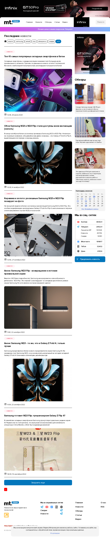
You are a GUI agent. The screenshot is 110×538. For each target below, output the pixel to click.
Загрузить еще (38, 482)
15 (82, 203)
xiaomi (10, 41)
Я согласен (55, 533)
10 (90, 201)
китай (28, 41)
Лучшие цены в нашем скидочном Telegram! (55, 29)
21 (77, 206)
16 (86, 203)
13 (102, 201)
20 (102, 203)
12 (98, 201)
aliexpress (42, 41)
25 (82, 197)
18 (94, 203)
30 (102, 197)
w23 (58, 41)
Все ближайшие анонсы (90, 209)
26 (86, 197)
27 (90, 197)
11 (94, 201)
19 (98, 203)
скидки (51, 41)
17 (90, 203)
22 (82, 206)
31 (77, 199)
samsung (19, 41)
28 (94, 197)
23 (86, 206)
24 (78, 197)
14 (77, 203)
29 (98, 197)
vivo (34, 41)
